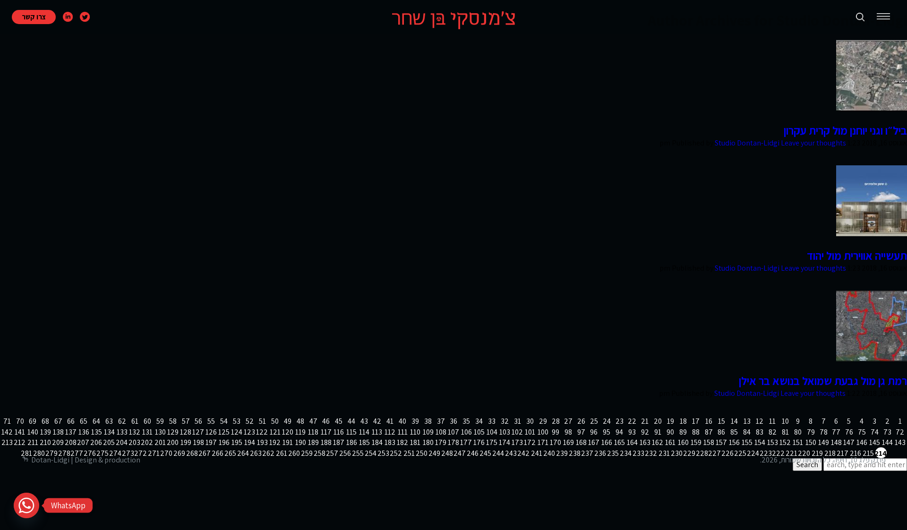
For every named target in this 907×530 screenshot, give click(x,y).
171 (543, 442)
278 (64, 453)
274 (115, 453)
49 (287, 421)
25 (594, 421)
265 (230, 453)
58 (173, 421)
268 (192, 453)
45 (338, 421)
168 (581, 442)
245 (485, 453)
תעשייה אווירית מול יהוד (857, 255)
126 (211, 432)
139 (45, 432)
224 (753, 453)
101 (530, 432)
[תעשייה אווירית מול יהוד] (871, 234)
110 (415, 432)
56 (198, 421)
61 (134, 421)
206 (96, 442)
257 (332, 453)
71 (7, 421)
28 (556, 421)
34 (479, 421)
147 (849, 442)
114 (364, 432)
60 (147, 421)
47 (313, 421)
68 (45, 421)
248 (447, 453)
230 (677, 453)
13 (747, 421)
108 (441, 432)
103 (504, 432)
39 (415, 421)
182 (402, 442)
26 (581, 421)
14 (734, 421)
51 (262, 421)
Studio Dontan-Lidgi (747, 143)
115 (351, 432)
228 (702, 453)
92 (645, 432)
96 (594, 432)
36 (453, 421)
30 (530, 421)
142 (7, 432)
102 (517, 432)
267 (205, 453)
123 (249, 432)
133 (122, 432)
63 (109, 421)
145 (874, 442)
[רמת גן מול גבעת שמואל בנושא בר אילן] (871, 359)
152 (785, 442)
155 (747, 442)
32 (505, 421)
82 (773, 432)
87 (709, 432)
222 (779, 453)
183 (390, 442)
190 (300, 442)
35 (466, 421)
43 (364, 421)
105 (479, 432)
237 (587, 453)
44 (351, 421)
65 (83, 421)
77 (836, 432)
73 (887, 432)
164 (632, 442)
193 (262, 442)
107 (453, 432)
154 (759, 442)
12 (759, 421)
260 (294, 453)
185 (364, 442)
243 (511, 453)
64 (96, 421)
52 (250, 421)
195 (236, 442)
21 (645, 421)
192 (275, 442)
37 (441, 421)
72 (900, 432)
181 (415, 442)
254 (370, 453)
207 (83, 442)
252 (396, 453)
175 (491, 442)
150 (810, 442)
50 (275, 421)
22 (632, 421)
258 (319, 453)
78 (824, 432)
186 (351, 442)
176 (479, 442)
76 (849, 432)
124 (236, 432)
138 (58, 432)
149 (823, 442)
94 (619, 432)
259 (307, 453)
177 (466, 442)
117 (326, 432)
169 (568, 442)
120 (287, 432)
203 (134, 442)
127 (198, 432)
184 (377, 442)
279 (52, 453)
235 (613, 453)
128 (185, 432)
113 (377, 432)
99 (555, 432)
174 (504, 442)
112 (390, 432)
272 (141, 453)
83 (759, 432)
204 (122, 442)
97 (581, 432)
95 (606, 432)
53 (236, 421)
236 (600, 453)
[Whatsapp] (26, 505)
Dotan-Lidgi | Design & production (85, 460)
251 (409, 453)
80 (798, 432)
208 (71, 442)
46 (326, 421)
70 (20, 421)
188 (326, 442)
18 (683, 421)
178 (453, 442)
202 (147, 442)
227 (715, 453)
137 (71, 432)
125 (224, 432)
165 (619, 442)
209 (58, 442)
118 (313, 432)
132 (134, 432)
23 (620, 421)
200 (173, 442)
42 (377, 421)
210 (45, 442)
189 (313, 442)
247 (460, 453)
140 (32, 432)
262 (268, 453)
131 (147, 432)
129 (173, 432)
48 (300, 421)
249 (434, 453)
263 (256, 453)
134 (109, 432)
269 (179, 453)
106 (466, 432)
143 (900, 442)
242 (524, 453)
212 (20, 442)
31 (517, 421)
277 (77, 453)
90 (670, 432)
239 (562, 453)
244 (498, 453)
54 (224, 421)
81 (785, 432)
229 (689, 453)
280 (39, 453)
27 (568, 421)
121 (275, 432)
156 (734, 442)
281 (26, 453)
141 (20, 432)
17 (696, 421)
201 (160, 442)
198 (198, 442)
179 (440, 442)
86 (721, 432)
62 (122, 421)
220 (804, 453)
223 (766, 453)
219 (817, 453)
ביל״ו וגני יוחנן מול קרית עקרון (845, 130)
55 (211, 421)
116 (339, 432)
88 (696, 432)
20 (658, 421)
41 (390, 421)
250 (422, 453)
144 (887, 442)
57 (186, 421)
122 (262, 432)
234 (626, 453)
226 (728, 453)
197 (211, 442)
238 (575, 453)
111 (403, 432)
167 (593, 442)
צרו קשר (34, 16)
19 (670, 421)
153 (772, 442)
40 (402, 421)
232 (651, 453)
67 (58, 421)
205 (109, 442)
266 (217, 453)
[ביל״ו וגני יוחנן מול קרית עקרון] (871, 108)
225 (740, 453)
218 (830, 453)
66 (71, 421)
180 (428, 442)
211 (32, 442)
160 (683, 442)
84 (747, 432)
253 (383, 453)
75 (862, 432)
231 (664, 453)
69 (32, 421)
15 (721, 421)
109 (428, 432)
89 (683, 432)
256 (345, 453)
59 (160, 421)
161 (670, 442)
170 (555, 442)
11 (772, 421)
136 (83, 432)
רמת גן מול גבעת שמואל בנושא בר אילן (823, 380)
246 (473, 453)
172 (530, 442)
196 (224, 442)
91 (657, 432)
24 (607, 421)
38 (428, 421)
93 (632, 432)
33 (492, 421)
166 (606, 442)
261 (281, 453)
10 (785, 421)
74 (875, 432)
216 (855, 453)
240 (549, 453)
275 (103, 453)
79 (811, 432)
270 (166, 453)
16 (708, 421)
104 (492, 432)
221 (791, 453)
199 (185, 442)
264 (243, 453)
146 (861, 442)
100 (543, 432)
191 (287, 442)
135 (96, 432)
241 (536, 453)
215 (868, 453)
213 (7, 442)
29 (543, 421)
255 (358, 453)
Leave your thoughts (813, 143)
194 (249, 442)
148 (836, 442)
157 (721, 442)
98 (568, 432)
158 (708, 442)
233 (638, 453)
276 (90, 453)
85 (734, 432)
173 (517, 442)
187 (338, 442)
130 (160, 432)
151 (798, 442)
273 (128, 453)
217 (842, 453)
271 (154, 453)
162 (657, 442)
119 (300, 432)
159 (696, 442)
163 (645, 442)
